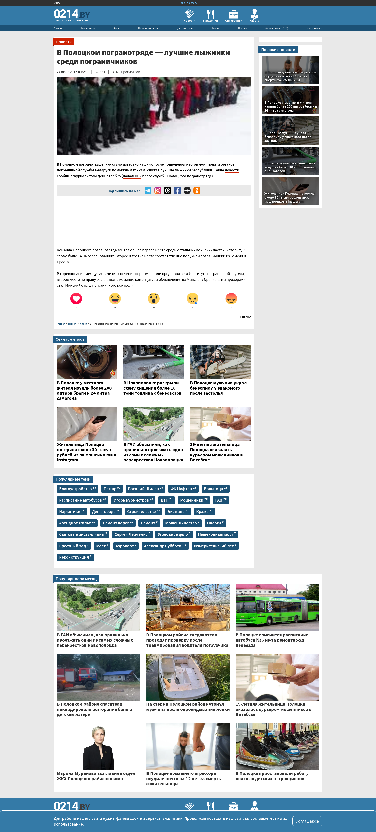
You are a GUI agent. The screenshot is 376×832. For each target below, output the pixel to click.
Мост (102, 545)
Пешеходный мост (217, 534)
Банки (216, 28)
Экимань (178, 511)
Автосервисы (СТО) (276, 28)
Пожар (112, 488)
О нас (57, 3)
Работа (254, 20)
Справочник (233, 20)
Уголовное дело (174, 534)
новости (232, 169)
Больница (215, 488)
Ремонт (149, 523)
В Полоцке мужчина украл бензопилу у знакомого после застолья (287, 137)
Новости (189, 20)
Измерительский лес (215, 545)
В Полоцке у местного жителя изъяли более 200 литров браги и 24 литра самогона (290, 106)
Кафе (116, 28)
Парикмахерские (148, 28)
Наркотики (71, 511)
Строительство (143, 511)
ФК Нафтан (183, 488)
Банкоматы (88, 28)
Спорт (100, 72)
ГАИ (221, 500)
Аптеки (58, 28)
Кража (204, 511)
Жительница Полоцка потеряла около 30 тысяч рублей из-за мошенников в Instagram (289, 197)
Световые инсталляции (83, 534)
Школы (242, 28)
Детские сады (185, 28)
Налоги (215, 523)
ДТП (167, 500)
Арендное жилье (77, 523)
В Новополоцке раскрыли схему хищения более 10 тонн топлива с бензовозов (289, 167)
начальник (132, 175)
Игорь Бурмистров (133, 500)
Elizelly (245, 317)
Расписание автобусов (82, 500)
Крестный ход (74, 545)
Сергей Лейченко (132, 534)
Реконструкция (75, 557)
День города (106, 511)
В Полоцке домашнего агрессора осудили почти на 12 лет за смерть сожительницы (290, 76)
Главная (61, 323)
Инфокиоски (314, 28)
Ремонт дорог (118, 523)
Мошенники (194, 500)
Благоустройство (77, 488)
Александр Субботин (165, 545)
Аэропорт (126, 545)
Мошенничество (182, 523)
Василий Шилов (145, 488)
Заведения (210, 20)
